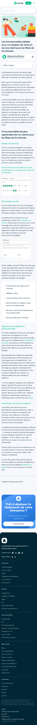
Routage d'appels (8, 625)
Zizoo (31, 398)
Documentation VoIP (9, 666)
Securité (4, 714)
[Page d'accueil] (18, 3)
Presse (4, 692)
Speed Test (6, 673)
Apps (3, 599)
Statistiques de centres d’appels (16, 403)
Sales (3, 573)
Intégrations (6, 593)
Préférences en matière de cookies (13, 719)
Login (28, 3)
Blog (3, 648)
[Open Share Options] (32, 57)
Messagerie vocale (10, 201)
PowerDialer (6, 619)
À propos (5, 686)
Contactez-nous (8, 683)
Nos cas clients (7, 654)
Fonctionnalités (9, 11)
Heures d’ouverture (10, 144)
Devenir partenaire (8, 660)
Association (6, 582)
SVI (3, 622)
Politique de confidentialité (10, 711)
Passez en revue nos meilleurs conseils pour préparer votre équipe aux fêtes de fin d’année (18, 170)
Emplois (4, 689)
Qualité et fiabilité (8, 596)
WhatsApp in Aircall (9, 637)
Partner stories (7, 657)
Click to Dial (6, 634)
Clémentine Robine (15, 56)
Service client (6, 570)
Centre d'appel (7, 567)
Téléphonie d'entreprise (10, 576)
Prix (3, 602)
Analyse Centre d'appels (10, 628)
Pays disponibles (8, 605)
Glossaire (5, 670)
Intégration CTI (7, 631)
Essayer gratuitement (9, 608)
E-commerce (6, 579)
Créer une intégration (9, 663)
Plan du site (5, 716)
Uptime (4, 695)
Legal (3, 709)
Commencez (18, 524)
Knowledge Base (8, 651)
